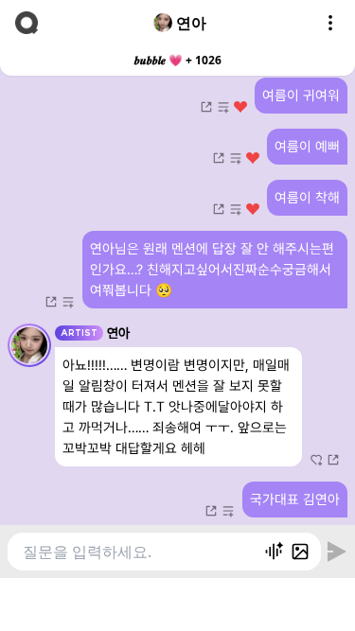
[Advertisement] (178, 601)
